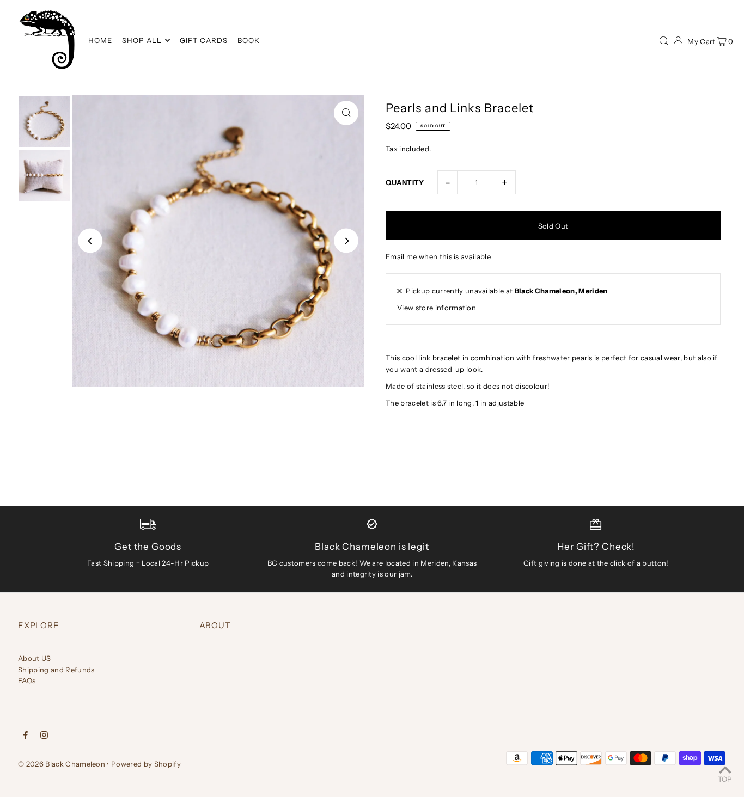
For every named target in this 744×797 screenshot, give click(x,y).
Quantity (405, 182)
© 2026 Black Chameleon (61, 763)
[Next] (346, 241)
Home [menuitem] (100, 40)
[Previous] (90, 241)
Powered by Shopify (146, 763)
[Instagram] (44, 736)
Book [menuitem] (248, 40)
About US (34, 658)
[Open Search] (664, 40)
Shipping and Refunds (56, 669)
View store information (436, 307)
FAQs (26, 680)
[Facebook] (25, 736)
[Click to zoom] (346, 113)
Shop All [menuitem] (142, 40)
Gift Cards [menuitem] (204, 40)
